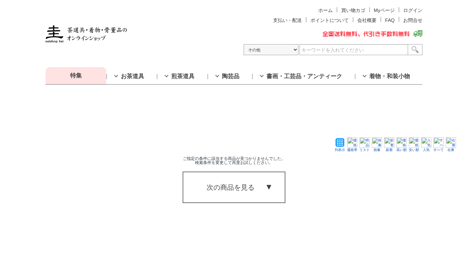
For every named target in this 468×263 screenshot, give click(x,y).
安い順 (414, 150)
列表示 (340, 150)
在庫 (450, 150)
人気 (426, 150)
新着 (389, 150)
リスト (364, 150)
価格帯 (352, 150)
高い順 (401, 150)
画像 (376, 150)
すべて (438, 150)
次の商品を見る (231, 187)
